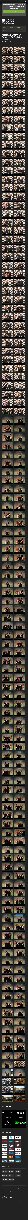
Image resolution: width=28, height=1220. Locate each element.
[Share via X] (5, 42)
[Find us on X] (5, 1197)
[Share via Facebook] (3, 42)
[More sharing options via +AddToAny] (13, 42)
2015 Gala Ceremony (22, 27)
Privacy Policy (14, 15)
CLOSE (14, 11)
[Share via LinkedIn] (8, 42)
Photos (11, 27)
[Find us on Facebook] (3, 1197)
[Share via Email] (10, 42)
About (7, 1188)
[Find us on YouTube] (11, 1197)
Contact (12, 1188)
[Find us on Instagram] (8, 1197)
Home (4, 27)
